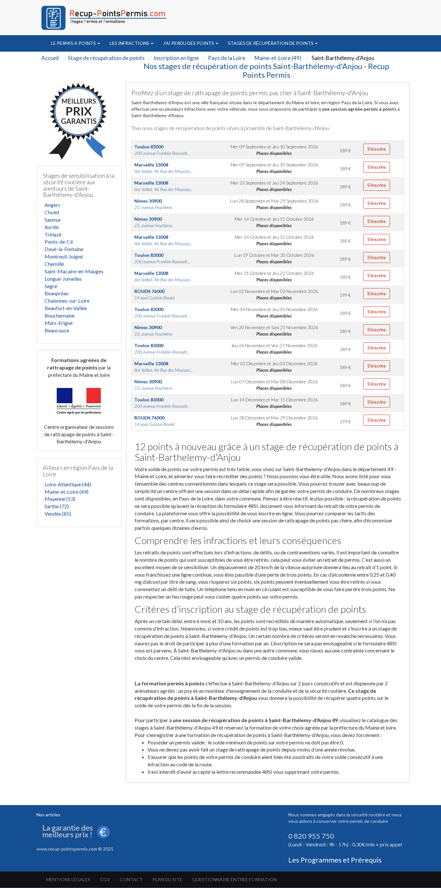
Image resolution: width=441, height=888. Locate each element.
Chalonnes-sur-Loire (67, 301)
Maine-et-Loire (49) (66, 492)
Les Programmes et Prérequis (335, 859)
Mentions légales (68, 879)
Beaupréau (56, 293)
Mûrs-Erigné (59, 323)
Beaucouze (57, 330)
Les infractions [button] (130, 43)
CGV (105, 879)
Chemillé (54, 264)
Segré (51, 286)
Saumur (53, 220)
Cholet (52, 212)
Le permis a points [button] (74, 43)
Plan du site (167, 879)
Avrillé (52, 227)
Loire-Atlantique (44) (68, 484)
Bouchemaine (60, 315)
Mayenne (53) (60, 499)
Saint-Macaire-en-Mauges (74, 271)
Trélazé (53, 234)
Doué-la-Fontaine (64, 249)
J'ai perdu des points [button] (189, 43)
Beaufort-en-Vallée (66, 308)
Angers (52, 205)
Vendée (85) (58, 513)
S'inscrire (376, 149)
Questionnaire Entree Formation (234, 879)
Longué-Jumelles (63, 279)
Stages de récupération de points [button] (271, 43)
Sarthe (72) (57, 506)
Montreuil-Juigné (64, 256)
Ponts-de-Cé (59, 241)
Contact (131, 879)
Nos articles (48, 814)
